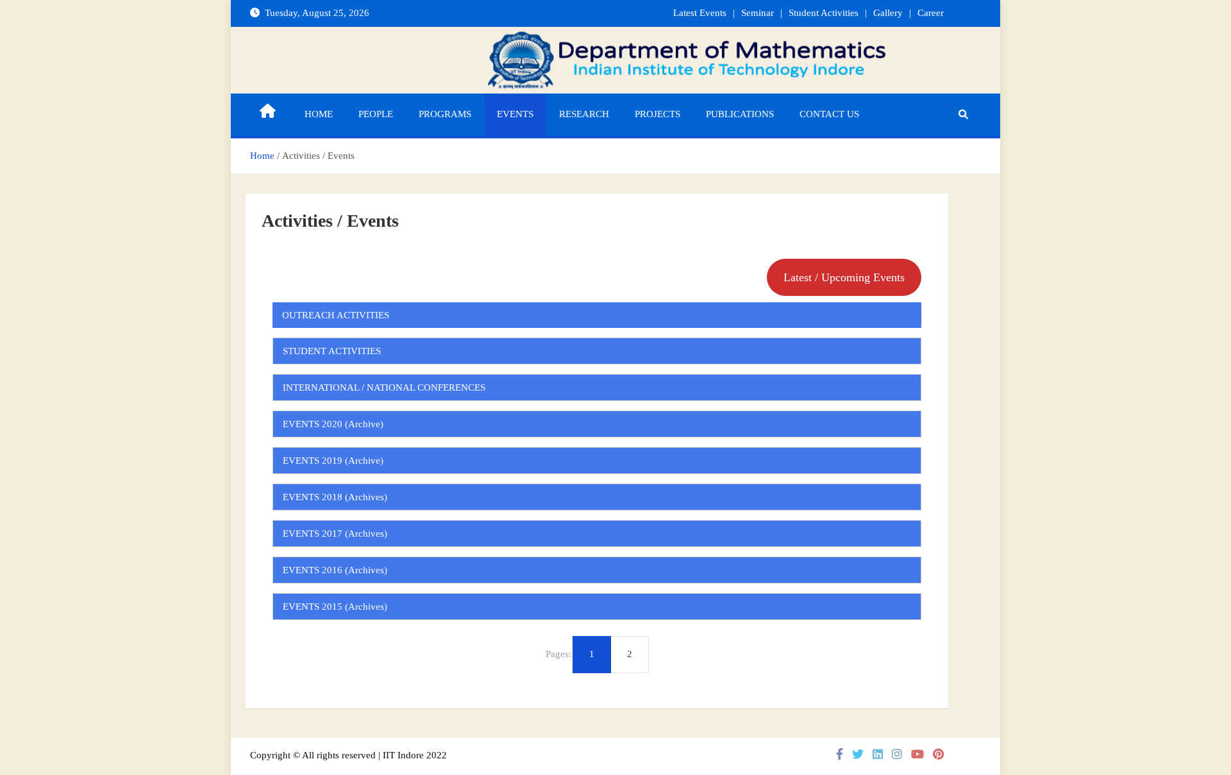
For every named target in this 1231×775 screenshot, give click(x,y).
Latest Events (699, 13)
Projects (657, 114)
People (375, 114)
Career (930, 13)
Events (515, 114)
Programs (445, 114)
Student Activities (823, 13)
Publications (740, 114)
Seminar (757, 13)
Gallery (888, 13)
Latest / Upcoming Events (844, 277)
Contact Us (829, 114)
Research (584, 114)
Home (319, 114)
